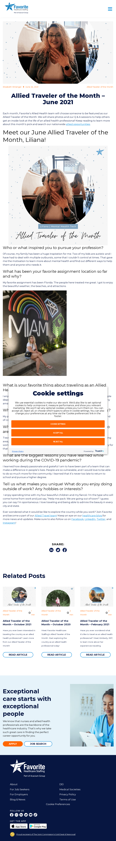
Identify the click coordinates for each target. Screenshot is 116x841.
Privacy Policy (18, 451)
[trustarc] (99, 451)
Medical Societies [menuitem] (69, 789)
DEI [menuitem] (61, 784)
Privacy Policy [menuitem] (67, 794)
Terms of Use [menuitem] (67, 799)
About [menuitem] (14, 784)
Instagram (9, 522)
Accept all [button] (58, 432)
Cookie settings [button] (58, 424)
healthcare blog (92, 515)
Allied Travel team (46, 515)
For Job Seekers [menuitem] (19, 789)
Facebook (77, 519)
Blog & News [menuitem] (17, 799)
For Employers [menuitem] (19, 794)
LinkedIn (90, 519)
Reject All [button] (58, 441)
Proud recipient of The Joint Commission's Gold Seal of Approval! (46, 834)
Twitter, (101, 519)
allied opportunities (78, 124)
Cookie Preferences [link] (58, 804)
